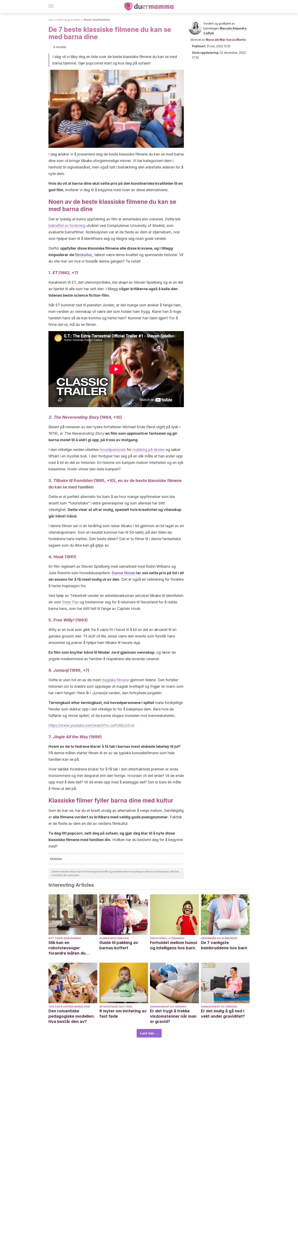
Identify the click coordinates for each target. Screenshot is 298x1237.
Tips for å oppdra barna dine (69, 1006)
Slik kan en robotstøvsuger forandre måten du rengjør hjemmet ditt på (71, 948)
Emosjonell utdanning (167, 938)
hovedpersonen (113, 449)
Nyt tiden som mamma (64, 938)
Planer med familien (97, 19)
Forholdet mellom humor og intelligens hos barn (174, 945)
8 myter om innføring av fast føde (123, 1013)
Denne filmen (123, 573)
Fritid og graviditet (68, 19)
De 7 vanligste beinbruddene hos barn (224, 945)
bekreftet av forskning (66, 225)
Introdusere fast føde (115, 1006)
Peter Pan (70, 602)
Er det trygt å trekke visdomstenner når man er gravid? (173, 1016)
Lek (50, 19)
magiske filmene (115, 680)
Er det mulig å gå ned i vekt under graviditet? (223, 1013)
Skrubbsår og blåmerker (219, 938)
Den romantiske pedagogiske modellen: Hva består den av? (71, 1016)
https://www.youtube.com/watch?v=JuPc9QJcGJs (91, 725)
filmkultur (83, 255)
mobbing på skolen (149, 449)
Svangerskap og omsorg (168, 1006)
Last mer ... (149, 1033)
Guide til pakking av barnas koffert (118, 945)
